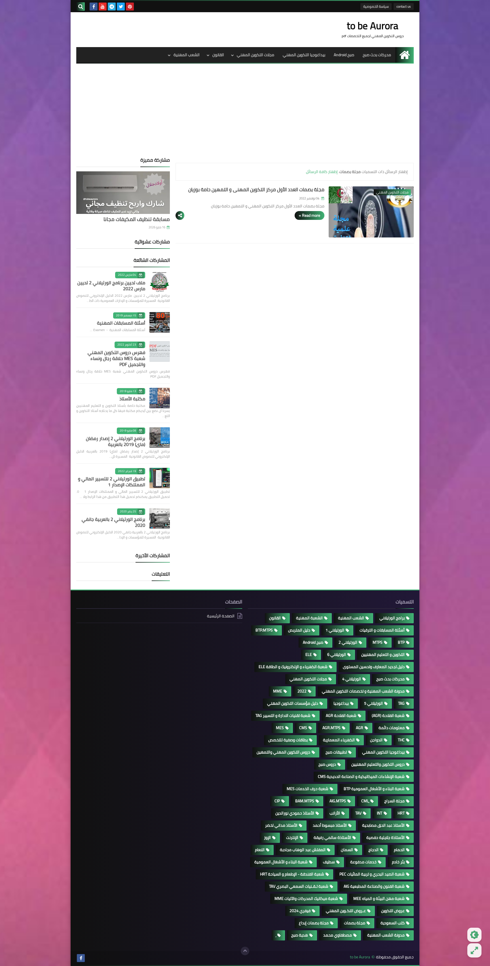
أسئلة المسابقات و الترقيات (382, 630)
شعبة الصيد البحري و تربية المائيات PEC (372, 874)
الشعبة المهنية (309, 618)
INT (379, 813)
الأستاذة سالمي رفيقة (332, 837)
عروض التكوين (393, 910)
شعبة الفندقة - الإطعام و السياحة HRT (292, 874)
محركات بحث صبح (377, 54)
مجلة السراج (394, 801)
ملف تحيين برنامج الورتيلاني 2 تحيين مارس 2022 (111, 285)
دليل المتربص (299, 630)
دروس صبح (327, 764)
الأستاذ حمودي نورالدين (294, 813)
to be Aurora (360, 957)
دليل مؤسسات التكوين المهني (292, 703)
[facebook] (94, 6)
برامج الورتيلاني (392, 618)
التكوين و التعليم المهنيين (383, 654)
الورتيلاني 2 (348, 642)
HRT (401, 813)
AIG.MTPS (338, 801)
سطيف (329, 862)
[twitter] (121, 6)
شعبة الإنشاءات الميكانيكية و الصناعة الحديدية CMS (361, 776)
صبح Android (344, 54)
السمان (347, 849)
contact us (403, 6)
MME (277, 691)
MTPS (378, 642)
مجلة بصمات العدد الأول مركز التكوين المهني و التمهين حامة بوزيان (256, 189)
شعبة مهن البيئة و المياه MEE (379, 898)
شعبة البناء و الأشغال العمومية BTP (374, 788)
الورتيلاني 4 (351, 679)
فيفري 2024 (300, 910)
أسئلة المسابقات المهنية (121, 323)
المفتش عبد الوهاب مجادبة (303, 849)
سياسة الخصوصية (376, 6)
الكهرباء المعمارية (339, 740)
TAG (401, 703)
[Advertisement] (245, 114)
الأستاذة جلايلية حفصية (385, 837)
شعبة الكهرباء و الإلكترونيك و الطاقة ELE (293, 666)
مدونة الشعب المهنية (386, 935)
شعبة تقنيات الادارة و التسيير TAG (283, 715)
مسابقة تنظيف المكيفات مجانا (137, 219)
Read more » (309, 215)
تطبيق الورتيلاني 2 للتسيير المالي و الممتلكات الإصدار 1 (111, 481)
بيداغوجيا (341, 703)
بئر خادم (398, 862)
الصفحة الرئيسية (221, 616)
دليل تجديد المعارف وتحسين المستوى (374, 666)
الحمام (399, 849)
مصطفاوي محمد (337, 935)
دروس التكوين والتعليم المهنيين (378, 764)
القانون (218, 54)
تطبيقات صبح (336, 752)
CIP (277, 801)
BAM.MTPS (304, 801)
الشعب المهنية (187, 54)
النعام (260, 849)
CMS (303, 727)
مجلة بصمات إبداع (314, 923)
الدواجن (376, 740)
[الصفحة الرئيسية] (404, 55)
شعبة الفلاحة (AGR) (388, 715)
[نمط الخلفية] (474, 950)
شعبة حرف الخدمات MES (307, 788)
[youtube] (103, 6)
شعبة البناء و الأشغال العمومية (281, 862)
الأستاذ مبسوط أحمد (330, 825)
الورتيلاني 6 (336, 654)
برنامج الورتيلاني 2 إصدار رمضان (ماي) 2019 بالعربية (115, 441)
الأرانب (335, 813)
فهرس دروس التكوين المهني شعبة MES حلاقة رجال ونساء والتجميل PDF (116, 358)
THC (401, 740)
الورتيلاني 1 (335, 630)
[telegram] (112, 6)
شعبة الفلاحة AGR (341, 715)
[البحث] (80, 6)
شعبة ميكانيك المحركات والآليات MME (306, 898)
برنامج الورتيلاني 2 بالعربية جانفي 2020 (113, 522)
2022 (302, 691)
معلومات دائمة (392, 727)
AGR (359, 727)
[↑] (245, 951)
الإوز (267, 837)
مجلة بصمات (354, 923)
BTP (401, 642)
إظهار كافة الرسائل (322, 171)
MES (280, 727)
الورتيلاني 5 (373, 703)
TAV (358, 813)
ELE (308, 654)
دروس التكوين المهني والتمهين (283, 752)
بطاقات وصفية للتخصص (288, 740)
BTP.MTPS (264, 630)
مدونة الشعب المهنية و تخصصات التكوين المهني (363, 691)
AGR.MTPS (331, 727)
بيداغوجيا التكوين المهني (304, 54)
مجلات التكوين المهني (255, 54)
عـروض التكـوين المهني (346, 910)
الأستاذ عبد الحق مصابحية (383, 825)
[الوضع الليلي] (474, 935)
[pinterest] (130, 6)
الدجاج (373, 849)
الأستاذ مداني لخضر (281, 825)
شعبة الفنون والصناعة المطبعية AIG (374, 886)
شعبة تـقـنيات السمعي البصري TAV (298, 886)
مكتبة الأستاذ (132, 398)
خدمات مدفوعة (363, 862)
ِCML (365, 801)
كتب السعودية (393, 923)
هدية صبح (299, 935)
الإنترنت (292, 837)
